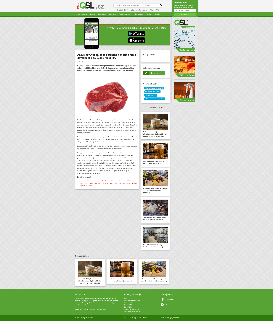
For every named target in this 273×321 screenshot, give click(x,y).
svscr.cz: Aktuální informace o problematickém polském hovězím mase (103, 181)
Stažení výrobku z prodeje (155, 99)
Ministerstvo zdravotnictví (132, 311)
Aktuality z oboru (81, 14)
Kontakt (157, 14)
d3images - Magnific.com (98, 309)
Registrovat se (184, 14)
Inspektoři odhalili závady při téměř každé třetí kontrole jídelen (155, 246)
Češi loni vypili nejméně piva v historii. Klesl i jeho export (154, 162)
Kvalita (92, 14)
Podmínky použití (135, 318)
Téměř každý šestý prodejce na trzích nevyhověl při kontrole (154, 219)
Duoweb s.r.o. (180, 318)
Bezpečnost (102, 14)
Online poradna (138, 14)
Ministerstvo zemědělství (132, 301)
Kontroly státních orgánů (154, 88)
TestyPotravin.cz (124, 14)
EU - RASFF (128, 305)
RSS (167, 304)
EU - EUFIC (128, 307)
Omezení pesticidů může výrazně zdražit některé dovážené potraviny (155, 190)
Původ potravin (151, 95)
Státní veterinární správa (131, 309)
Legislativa (112, 14)
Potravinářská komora (131, 303)
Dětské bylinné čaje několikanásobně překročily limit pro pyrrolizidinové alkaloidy (155, 134)
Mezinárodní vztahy (152, 91)
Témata (148, 14)
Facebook (170, 300)
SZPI (125, 298)
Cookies (145, 318)
